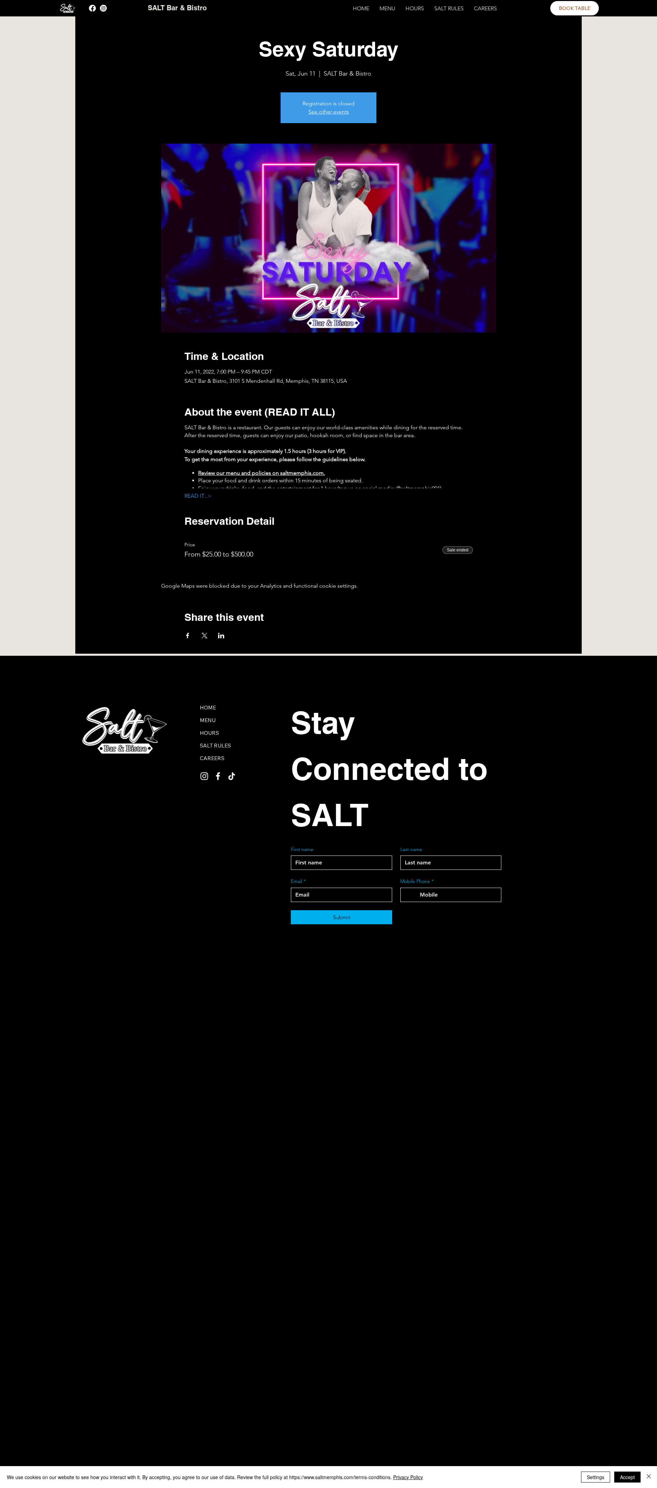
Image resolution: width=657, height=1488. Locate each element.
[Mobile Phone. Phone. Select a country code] (411, 895)
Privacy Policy (408, 1477)
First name (302, 849)
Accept (627, 1477)
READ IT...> (197, 496)
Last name (411, 849)
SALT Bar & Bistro (177, 8)
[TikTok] (232, 776)
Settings (595, 1477)
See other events (328, 111)
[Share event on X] (204, 635)
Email (298, 881)
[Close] (649, 1477)
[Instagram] (103, 8)
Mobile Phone (417, 881)
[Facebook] (92, 8)
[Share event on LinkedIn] (221, 635)
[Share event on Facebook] (187, 635)
